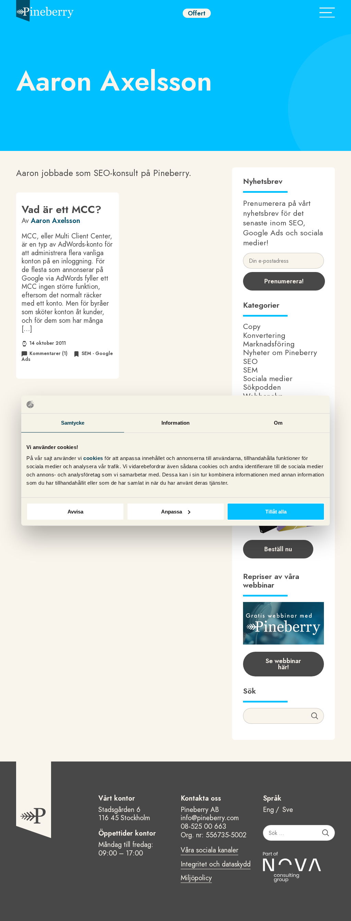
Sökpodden (262, 386)
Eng (268, 810)
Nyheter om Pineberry (280, 352)
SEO (250, 361)
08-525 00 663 (203, 826)
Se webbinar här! (283, 664)
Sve (287, 810)
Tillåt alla (276, 511)
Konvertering (264, 335)
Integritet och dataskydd (216, 864)
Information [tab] (175, 423)
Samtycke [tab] (73, 423)
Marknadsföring (269, 343)
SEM (250, 369)
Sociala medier (267, 378)
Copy (252, 326)
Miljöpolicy (196, 878)
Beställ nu (278, 549)
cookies (94, 458)
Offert (196, 13)
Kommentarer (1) (48, 353)
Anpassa (171, 511)
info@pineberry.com (210, 818)
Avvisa (75, 511)
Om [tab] (278, 423)
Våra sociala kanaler (209, 850)
